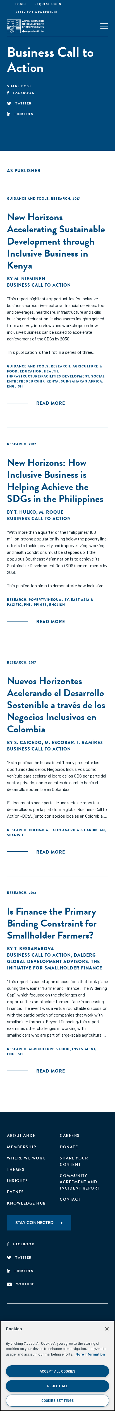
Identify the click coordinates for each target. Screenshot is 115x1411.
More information (90, 1354)
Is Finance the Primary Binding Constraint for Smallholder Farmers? (52, 923)
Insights (17, 1181)
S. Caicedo (28, 742)
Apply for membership (36, 12)
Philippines (35, 604)
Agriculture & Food (49, 1049)
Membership (21, 1147)
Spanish (15, 835)
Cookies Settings (57, 1400)
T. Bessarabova (34, 948)
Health (51, 371)
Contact (70, 1199)
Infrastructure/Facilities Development (48, 376)
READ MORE (50, 403)
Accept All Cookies (57, 1371)
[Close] (107, 1329)
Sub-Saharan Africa (81, 381)
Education (31, 371)
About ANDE (21, 1136)
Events (15, 1192)
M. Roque (51, 512)
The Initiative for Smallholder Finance (54, 964)
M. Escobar (59, 742)
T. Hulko (25, 512)
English (15, 386)
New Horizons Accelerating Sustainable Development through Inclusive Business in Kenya (56, 240)
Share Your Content (74, 1161)
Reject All (57, 1386)
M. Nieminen (29, 279)
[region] (57, 1366)
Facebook (23, 92)
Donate (69, 1147)
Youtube (25, 1284)
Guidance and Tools (28, 198)
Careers (70, 1136)
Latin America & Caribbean (78, 830)
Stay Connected (34, 1222)
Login (20, 4)
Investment (83, 1049)
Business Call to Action (39, 285)
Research (60, 198)
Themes (16, 1170)
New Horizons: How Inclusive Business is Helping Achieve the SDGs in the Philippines (55, 480)
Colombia (38, 830)
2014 (33, 892)
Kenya (53, 381)
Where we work (26, 1158)
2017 (76, 198)
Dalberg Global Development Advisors (51, 958)
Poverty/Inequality (49, 599)
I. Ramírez (90, 742)
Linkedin (24, 113)
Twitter (23, 103)
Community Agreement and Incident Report (80, 1182)
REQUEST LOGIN (48, 4)
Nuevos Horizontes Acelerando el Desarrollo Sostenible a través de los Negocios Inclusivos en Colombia (56, 704)
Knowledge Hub (26, 1203)
